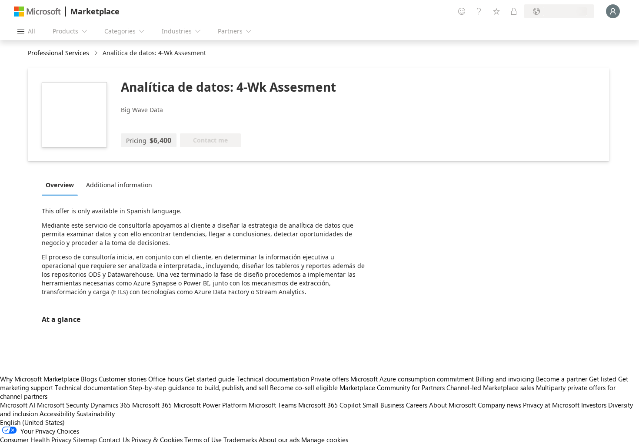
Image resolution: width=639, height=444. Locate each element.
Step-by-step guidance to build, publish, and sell (198, 387)
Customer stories (122, 378)
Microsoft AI (17, 405)
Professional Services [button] (58, 53)
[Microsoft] (37, 12)
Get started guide (210, 378)
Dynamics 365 (110, 405)
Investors (593, 405)
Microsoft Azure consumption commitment (413, 378)
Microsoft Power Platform (210, 405)
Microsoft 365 (152, 405)
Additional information (119, 185)
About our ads (279, 439)
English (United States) (32, 422)
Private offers (330, 378)
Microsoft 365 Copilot (329, 405)
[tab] (62, 184)
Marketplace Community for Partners (392, 387)
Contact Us (114, 439)
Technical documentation (272, 378)
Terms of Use (203, 439)
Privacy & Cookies (157, 439)
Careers (416, 405)
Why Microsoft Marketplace (39, 378)
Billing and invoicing (505, 378)
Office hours (165, 378)
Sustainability (96, 413)
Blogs (89, 378)
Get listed (602, 378)
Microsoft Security (63, 405)
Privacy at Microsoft (551, 405)
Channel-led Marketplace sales (490, 387)
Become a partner (561, 378)
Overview (60, 185)
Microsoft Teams (272, 405)
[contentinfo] (96, 53)
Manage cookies (324, 439)
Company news (499, 405)
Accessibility (57, 413)
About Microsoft (452, 405)
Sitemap (85, 439)
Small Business (383, 405)
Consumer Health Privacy (35, 439)
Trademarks (240, 439)
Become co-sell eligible (304, 387)
